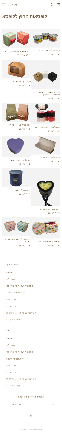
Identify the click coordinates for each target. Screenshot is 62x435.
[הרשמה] (52, 404)
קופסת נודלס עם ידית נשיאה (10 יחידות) (18, 240)
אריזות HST (27, 430)
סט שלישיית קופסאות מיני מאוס (47, 127)
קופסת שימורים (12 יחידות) (49, 50)
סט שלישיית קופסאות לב (21, 160)
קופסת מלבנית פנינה (51, 157)
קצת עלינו (10, 279)
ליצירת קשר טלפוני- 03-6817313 (21, 313)
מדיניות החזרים (13, 306)
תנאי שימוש (11, 299)
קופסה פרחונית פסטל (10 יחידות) (17, 51)
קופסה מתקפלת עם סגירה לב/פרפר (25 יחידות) (49, 93)
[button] (3, 4)
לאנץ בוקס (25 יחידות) (21, 81)
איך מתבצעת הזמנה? (16, 292)
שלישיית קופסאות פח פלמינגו (48, 241)
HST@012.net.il (13, 319)
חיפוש (9, 272)
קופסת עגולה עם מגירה (21, 190)
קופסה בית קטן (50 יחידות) (20, 125)
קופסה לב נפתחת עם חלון (49, 209)
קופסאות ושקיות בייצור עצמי (20, 286)
